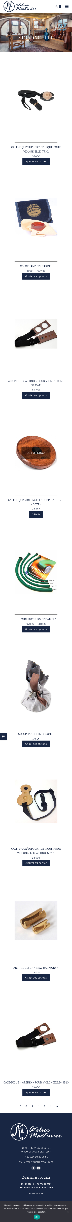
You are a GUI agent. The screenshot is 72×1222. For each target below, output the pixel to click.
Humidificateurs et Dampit (36, 619)
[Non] (67, 1211)
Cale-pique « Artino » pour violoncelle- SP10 (36, 1082)
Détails (36, 514)
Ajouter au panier (36, 161)
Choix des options (36, 276)
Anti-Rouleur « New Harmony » (36, 967)
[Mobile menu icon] (67, 6)
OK (37, 1217)
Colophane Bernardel (36, 266)
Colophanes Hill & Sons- (36, 734)
